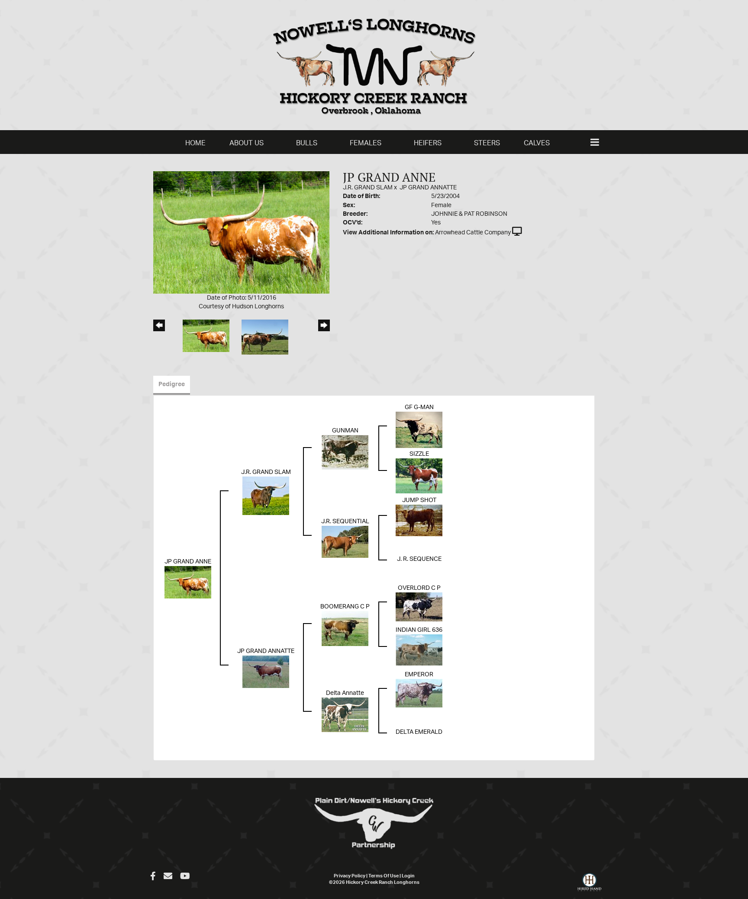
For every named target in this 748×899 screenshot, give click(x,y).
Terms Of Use (383, 875)
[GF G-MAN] (419, 430)
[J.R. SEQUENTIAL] (345, 542)
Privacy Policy (349, 875)
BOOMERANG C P (345, 607)
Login (408, 875)
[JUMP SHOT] (419, 520)
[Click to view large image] (241, 232)
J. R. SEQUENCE (419, 559)
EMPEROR (419, 675)
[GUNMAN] (345, 452)
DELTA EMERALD (419, 732)
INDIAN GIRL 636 (419, 630)
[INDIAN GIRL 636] (419, 650)
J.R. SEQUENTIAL (345, 521)
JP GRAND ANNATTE (428, 188)
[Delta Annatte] (345, 715)
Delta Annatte (345, 693)
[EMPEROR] (419, 693)
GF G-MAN (419, 407)
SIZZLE (419, 454)
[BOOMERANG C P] (345, 628)
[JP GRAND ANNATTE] (265, 672)
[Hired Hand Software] (589, 886)
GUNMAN (345, 431)
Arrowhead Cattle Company (473, 233)
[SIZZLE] (419, 476)
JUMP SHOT (419, 500)
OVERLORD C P (419, 588)
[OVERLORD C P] (419, 607)
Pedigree (171, 384)
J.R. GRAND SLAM (368, 188)
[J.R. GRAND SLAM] (265, 496)
